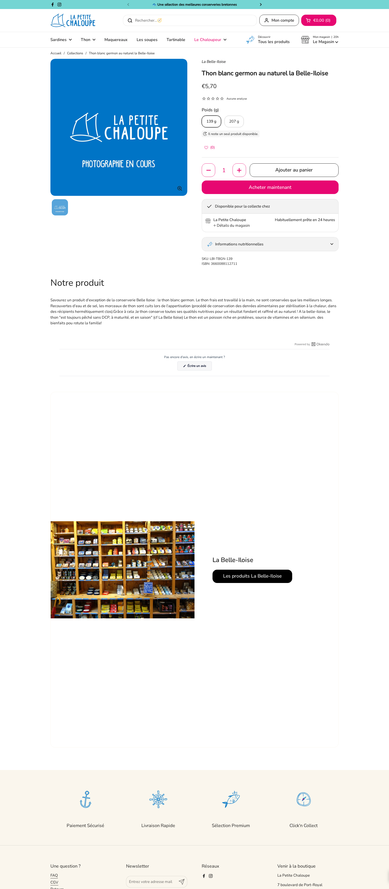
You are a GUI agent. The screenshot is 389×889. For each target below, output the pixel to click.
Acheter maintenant (270, 187)
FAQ (54, 875)
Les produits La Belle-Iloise (252, 576)
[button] (320, 39)
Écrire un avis (199, 366)
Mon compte (282, 20)
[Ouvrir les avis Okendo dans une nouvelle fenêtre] (312, 344)
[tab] (231, 226)
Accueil (55, 53)
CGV (54, 882)
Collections (75, 53)
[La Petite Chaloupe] (73, 20)
